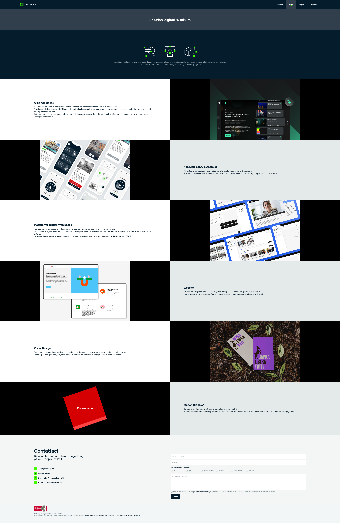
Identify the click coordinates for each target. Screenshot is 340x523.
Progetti (301, 4)
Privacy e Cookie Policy (108, 515)
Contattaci (313, 4)
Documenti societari (123, 515)
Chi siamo (280, 4)
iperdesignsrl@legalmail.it (92, 515)
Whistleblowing (135, 515)
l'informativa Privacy (203, 491)
